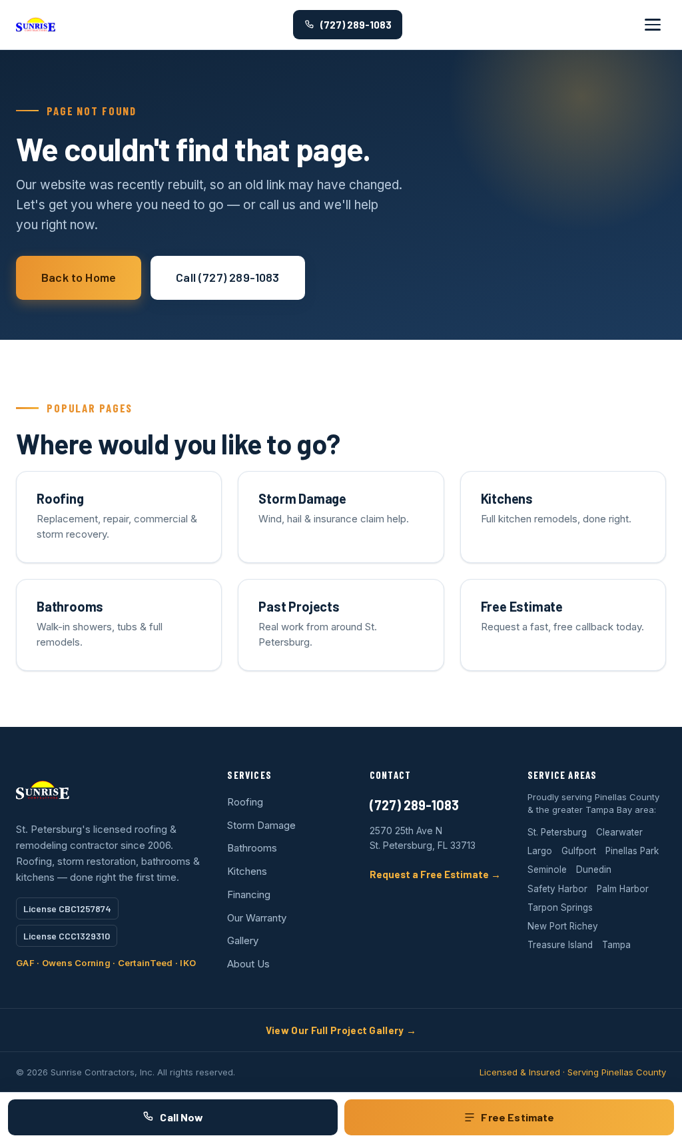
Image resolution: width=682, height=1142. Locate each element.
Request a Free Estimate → (435, 874)
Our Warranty (256, 917)
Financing (248, 894)
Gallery (242, 940)
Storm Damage (261, 825)
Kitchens (247, 871)
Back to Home (78, 277)
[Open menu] (652, 24)
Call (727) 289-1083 (227, 277)
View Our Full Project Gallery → (341, 1030)
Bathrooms (252, 848)
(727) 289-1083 (356, 25)
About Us (248, 963)
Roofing (245, 802)
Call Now (181, 1117)
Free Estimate (517, 1117)
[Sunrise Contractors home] (35, 24)
